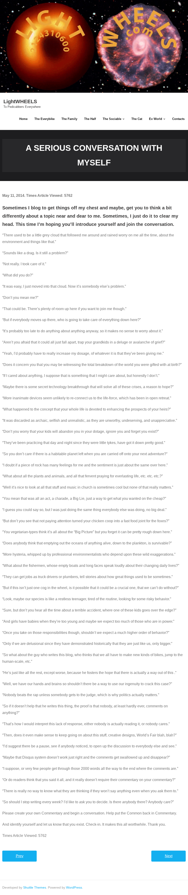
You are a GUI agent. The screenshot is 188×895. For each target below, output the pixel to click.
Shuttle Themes (34, 887)
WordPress (74, 887)
